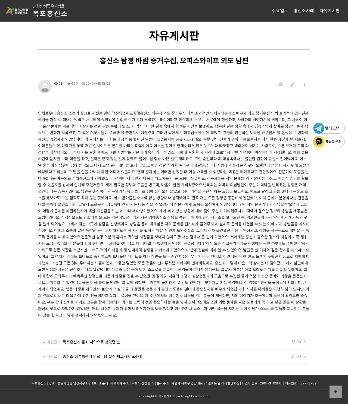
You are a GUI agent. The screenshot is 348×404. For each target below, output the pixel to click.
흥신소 (62, 113)
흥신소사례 (304, 11)
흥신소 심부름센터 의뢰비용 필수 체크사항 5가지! (102, 356)
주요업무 (280, 11)
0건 (61, 83)
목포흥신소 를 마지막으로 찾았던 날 (91, 342)
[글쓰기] (292, 84)
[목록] (280, 84)
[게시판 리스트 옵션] (304, 84)
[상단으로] (336, 392)
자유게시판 (329, 11)
